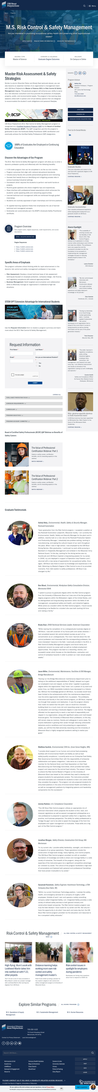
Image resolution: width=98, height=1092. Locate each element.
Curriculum (10, 409)
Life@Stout (7, 1066)
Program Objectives (13, 415)
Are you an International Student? (46, 357)
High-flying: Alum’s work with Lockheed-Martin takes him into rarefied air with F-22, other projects (18, 970)
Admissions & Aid (9, 1061)
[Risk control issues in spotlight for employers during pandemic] (79, 952)
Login (85, 1072)
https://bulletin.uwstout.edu (25, 236)
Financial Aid (80, 114)
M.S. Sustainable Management (47, 1012)
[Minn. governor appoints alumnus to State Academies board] (80, 401)
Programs (13, 13)
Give (85, 1068)
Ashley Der (77, 83)
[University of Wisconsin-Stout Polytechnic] (12, 1028)
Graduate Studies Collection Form (80, 119)
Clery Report (56, 1072)
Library (55, 1066)
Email (12, 357)
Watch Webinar (37, 461)
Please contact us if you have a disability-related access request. (33, 1080)
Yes (40, 363)
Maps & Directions (34, 1064)
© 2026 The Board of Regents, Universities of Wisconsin (20, 1083)
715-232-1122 (32, 1029)
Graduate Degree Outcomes (49, 59)
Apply (85, 1059)
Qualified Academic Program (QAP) (29, 126)
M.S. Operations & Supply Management (15, 1013)
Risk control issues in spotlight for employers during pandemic (76, 968)
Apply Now (26, 41)
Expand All (57, 394)
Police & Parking (58, 1069)
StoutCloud (31, 1069)
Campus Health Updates (36, 1061)
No (40, 366)
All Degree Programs (69, 1004)
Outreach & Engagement (11, 1069)
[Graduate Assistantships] (80, 195)
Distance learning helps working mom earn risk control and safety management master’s (46, 970)
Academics (7, 1064)
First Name (13, 349)
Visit (85, 1063)
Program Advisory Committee (17, 421)
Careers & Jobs (57, 1061)
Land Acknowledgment (29, 1037)
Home (6, 13)
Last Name (38, 349)
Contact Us (5, 1037)
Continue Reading (74, 176)
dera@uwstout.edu (80, 96)
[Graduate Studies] (80, 155)
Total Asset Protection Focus (17, 397)
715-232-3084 (79, 94)
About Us (7, 1072)
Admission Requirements (15, 403)
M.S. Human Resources (75, 1012)
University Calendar (59, 1064)
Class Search (32, 1066)
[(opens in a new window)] (34, 319)
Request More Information (43, 41)
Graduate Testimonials (65, 41)
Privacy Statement (14, 1037)
